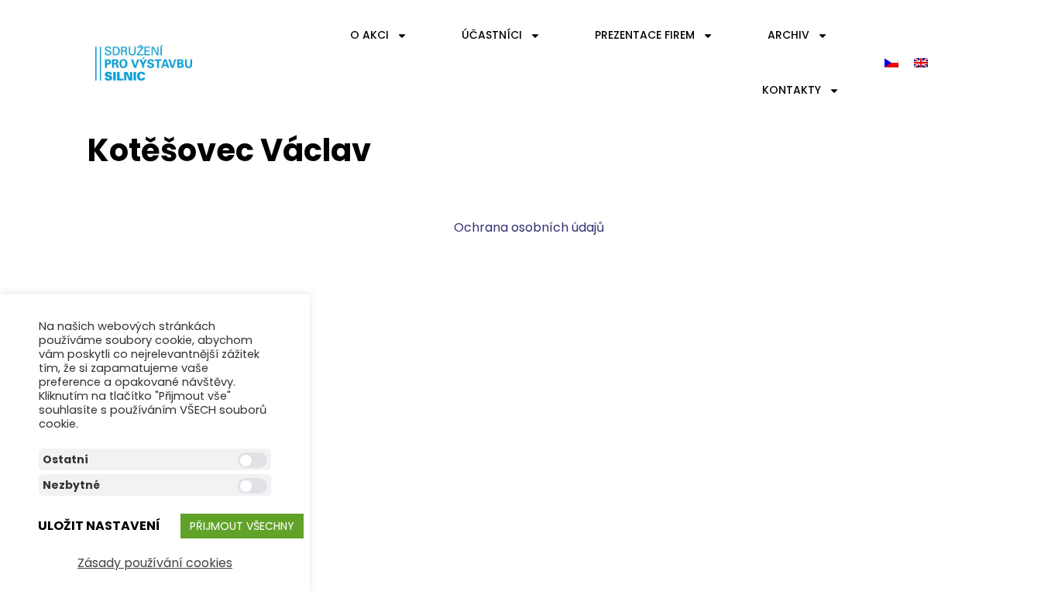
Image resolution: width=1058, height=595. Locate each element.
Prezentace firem (645, 35)
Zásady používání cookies (154, 563)
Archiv (788, 35)
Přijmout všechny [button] (242, 526)
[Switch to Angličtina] (921, 63)
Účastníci (492, 35)
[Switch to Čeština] (891, 63)
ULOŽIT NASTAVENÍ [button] (99, 526)
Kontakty (791, 90)
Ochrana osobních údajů (529, 227)
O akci (369, 35)
